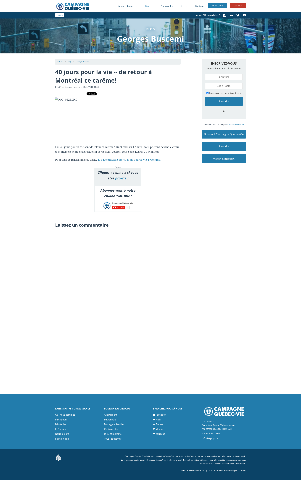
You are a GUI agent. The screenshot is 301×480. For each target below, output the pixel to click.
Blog (147, 6)
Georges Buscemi (83, 61)
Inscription (61, 419)
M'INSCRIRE (217, 5)
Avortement (110, 414)
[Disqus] (118, 268)
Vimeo (159, 429)
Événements (61, 429)
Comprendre (167, 6)
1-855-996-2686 (211, 433)
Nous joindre (62, 433)
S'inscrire (224, 146)
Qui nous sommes (65, 414)
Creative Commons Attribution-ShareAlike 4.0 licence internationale (191, 460)
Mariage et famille (114, 424)
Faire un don (62, 438)
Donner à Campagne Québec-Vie (224, 134)
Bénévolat (60, 424)
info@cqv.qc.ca (210, 438)
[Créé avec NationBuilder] (58, 457)
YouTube (160, 433)
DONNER (238, 5)
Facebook (161, 414)
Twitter (159, 424)
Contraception (111, 429)
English (59, 14)
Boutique (199, 6)
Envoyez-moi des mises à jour (225, 93)
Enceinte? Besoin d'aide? (207, 15)
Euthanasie (110, 419)
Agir (182, 6)
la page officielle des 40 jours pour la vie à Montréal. (129, 159)
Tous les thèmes (112, 438)
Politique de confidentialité (192, 470)
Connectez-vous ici (235, 124)
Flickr (158, 419)
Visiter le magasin (224, 158)
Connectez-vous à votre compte (223, 470)
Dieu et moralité (112, 433)
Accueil (60, 61)
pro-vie (121, 178)
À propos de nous (126, 6)
